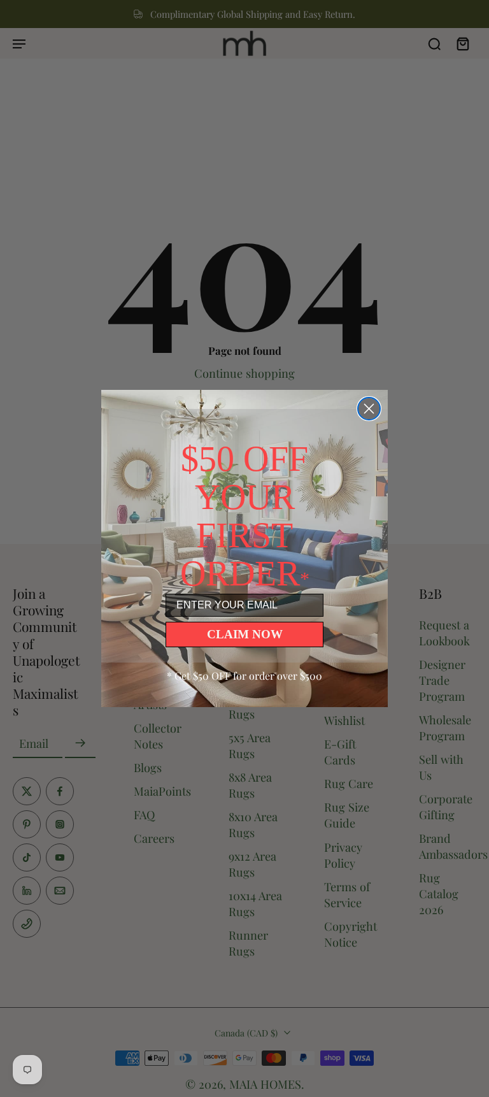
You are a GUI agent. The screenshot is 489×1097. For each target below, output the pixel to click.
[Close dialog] (369, 409)
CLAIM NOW (245, 634)
